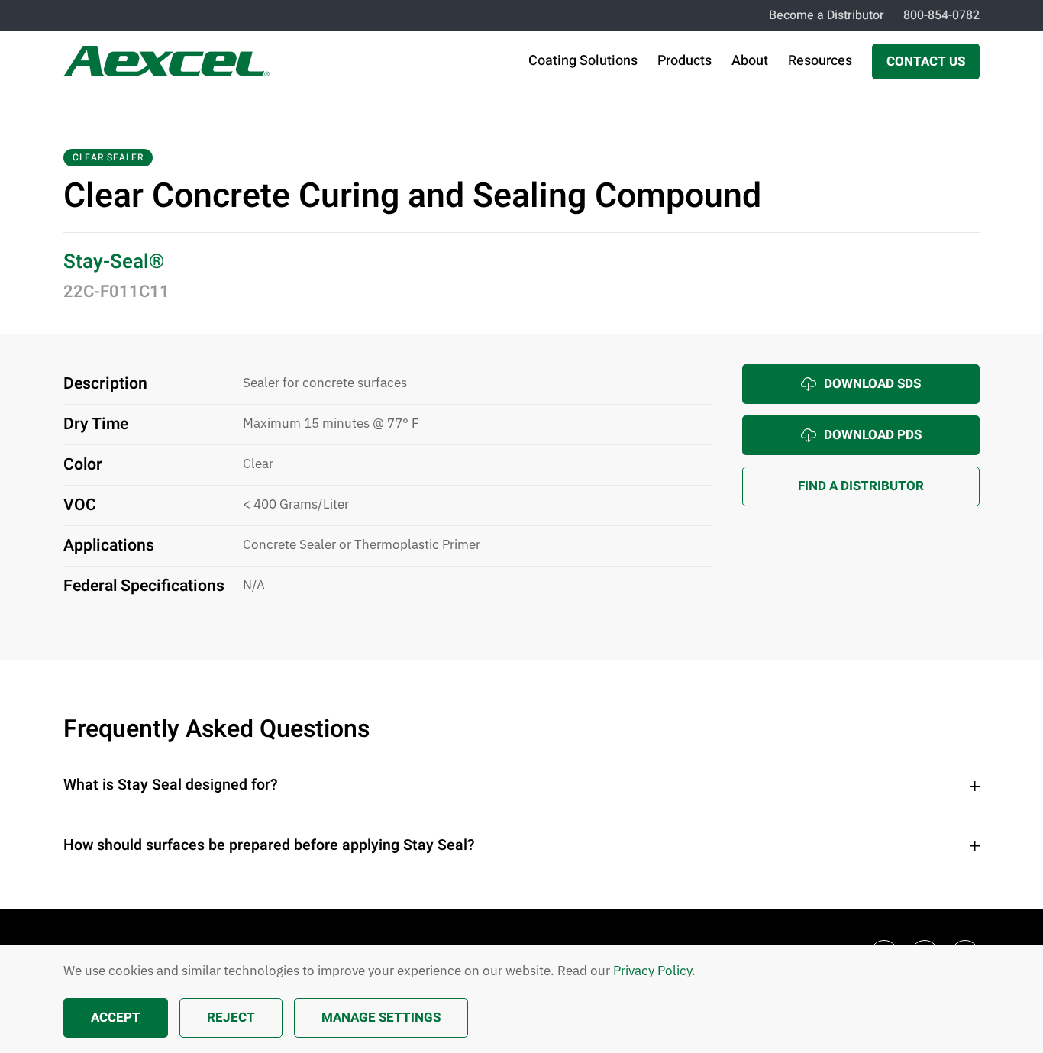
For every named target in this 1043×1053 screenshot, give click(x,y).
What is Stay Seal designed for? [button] (170, 785)
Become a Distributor (826, 15)
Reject (231, 1017)
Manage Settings (381, 1017)
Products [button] (684, 60)
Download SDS (872, 383)
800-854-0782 (941, 15)
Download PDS (873, 434)
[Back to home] (166, 61)
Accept (115, 1017)
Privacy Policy (652, 970)
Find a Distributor (861, 486)
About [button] (749, 60)
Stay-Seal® (113, 261)
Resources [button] (820, 60)
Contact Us (925, 61)
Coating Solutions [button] (583, 60)
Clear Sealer (108, 157)
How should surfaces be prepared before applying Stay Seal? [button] (269, 845)
